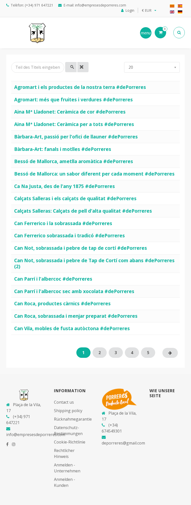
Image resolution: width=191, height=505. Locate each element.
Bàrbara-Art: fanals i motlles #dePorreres (62, 149)
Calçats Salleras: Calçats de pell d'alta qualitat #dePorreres (83, 210)
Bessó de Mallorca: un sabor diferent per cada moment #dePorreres (94, 173)
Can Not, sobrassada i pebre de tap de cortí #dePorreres (80, 248)
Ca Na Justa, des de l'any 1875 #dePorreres (64, 186)
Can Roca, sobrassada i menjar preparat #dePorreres (76, 316)
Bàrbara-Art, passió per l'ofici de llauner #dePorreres (76, 136)
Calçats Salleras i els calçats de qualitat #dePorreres (75, 198)
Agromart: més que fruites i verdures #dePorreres (73, 99)
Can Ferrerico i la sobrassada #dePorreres (63, 223)
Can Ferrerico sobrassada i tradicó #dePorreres (69, 235)
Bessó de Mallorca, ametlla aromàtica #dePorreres (73, 161)
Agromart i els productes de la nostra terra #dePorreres (80, 87)
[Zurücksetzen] (83, 67)
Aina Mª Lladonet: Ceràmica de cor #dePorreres (70, 111)
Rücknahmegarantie (73, 419)
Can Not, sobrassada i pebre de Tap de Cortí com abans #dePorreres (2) (94, 263)
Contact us (64, 402)
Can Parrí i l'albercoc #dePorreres (53, 278)
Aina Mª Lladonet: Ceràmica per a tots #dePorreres (74, 124)
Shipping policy (68, 410)
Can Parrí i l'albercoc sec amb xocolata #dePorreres (74, 291)
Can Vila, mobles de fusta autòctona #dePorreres (72, 328)
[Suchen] (71, 67)
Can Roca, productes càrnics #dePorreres (62, 303)
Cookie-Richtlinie (69, 442)
